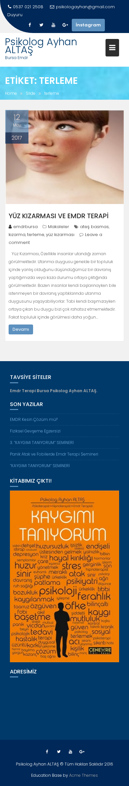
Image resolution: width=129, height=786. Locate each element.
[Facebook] (29, 25)
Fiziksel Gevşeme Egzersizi (35, 431)
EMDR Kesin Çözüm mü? (34, 419)
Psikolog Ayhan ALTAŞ (41, 46)
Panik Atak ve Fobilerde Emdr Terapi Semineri (73, 15)
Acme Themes (83, 775)
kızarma (17, 234)
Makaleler (58, 226)
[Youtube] (53, 25)
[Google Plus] (65, 25)
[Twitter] (41, 25)
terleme (35, 234)
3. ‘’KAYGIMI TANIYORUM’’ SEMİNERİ (42, 442)
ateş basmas (94, 226)
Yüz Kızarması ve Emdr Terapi (58, 216)
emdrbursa (25, 226)
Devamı (21, 329)
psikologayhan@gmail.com (85, 7)
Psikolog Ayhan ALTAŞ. (73, 390)
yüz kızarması (60, 234)
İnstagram (88, 25)
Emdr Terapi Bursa (29, 390)
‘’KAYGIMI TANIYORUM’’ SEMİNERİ (40, 465)
